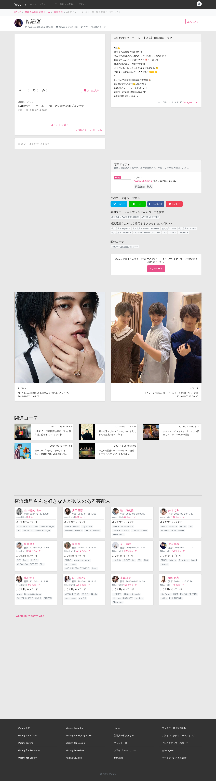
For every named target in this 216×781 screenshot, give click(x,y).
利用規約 (118, 758)
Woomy (20, 4)
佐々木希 (173, 544)
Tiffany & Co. (127, 526)
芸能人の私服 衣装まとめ (37, 12)
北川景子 (29, 577)
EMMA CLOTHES (152, 232)
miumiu (183, 526)
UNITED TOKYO (92, 530)
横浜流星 (58, 12)
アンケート (156, 268)
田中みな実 (79, 577)
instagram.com (190, 102)
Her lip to (139, 598)
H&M (175, 594)
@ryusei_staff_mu (68, 27)
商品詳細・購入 (143, 186)
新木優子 (29, 544)
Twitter (120, 204)
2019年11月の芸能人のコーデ (124, 246)
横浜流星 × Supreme (120, 228)
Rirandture (118, 602)
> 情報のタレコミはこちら (89, 130)
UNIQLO (117, 560)
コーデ (53, 4)
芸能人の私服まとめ (124, 735)
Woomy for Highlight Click (79, 735)
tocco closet (70, 564)
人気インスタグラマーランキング (178, 735)
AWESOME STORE (143, 181)
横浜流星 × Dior (169, 228)
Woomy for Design (75, 743)
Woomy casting (25, 743)
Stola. (94, 568)
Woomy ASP (24, 728)
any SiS (82, 598)
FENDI (68, 526)
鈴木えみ (173, 510)
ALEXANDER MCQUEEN (172, 530)
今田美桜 (125, 544)
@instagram (168, 750)
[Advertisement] (156, 133)
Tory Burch (184, 560)
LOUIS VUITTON (139, 530)
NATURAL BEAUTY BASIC (77, 568)
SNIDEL (34, 560)
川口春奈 (77, 510)
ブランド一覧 (120, 743)
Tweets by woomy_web (29, 615)
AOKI (146, 560)
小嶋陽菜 (125, 577)
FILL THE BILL (176, 598)
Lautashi (173, 526)
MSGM (76, 526)
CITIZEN (48, 598)
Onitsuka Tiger (47, 526)
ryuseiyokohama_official (40, 27)
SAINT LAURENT (25, 598)
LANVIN (173, 232)
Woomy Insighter (74, 728)
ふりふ (164, 598)
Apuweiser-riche (82, 560)
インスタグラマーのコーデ (175, 743)
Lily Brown (87, 526)
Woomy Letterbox (75, 750)
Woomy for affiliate (27, 735)
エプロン (138, 177)
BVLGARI (33, 526)
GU (133, 560)
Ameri (25, 560)
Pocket (175, 204)
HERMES (117, 594)
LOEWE (126, 560)
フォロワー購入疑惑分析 (174, 728)
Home (117, 728)
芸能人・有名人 (67, 4)
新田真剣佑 (127, 510)
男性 (85, 27)
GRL (140, 560)
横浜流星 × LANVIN (187, 228)
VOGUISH (183, 232)
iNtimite (172, 560)
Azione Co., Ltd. (74, 758)
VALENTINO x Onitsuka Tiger (36, 530)
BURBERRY (118, 534)
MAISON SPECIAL (188, 594)
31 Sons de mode (132, 594)
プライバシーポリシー (125, 750)
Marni (194, 560)
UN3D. (38, 598)
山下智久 (32, 510)
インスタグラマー (39, 4)
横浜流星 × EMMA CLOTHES (145, 228)
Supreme (137, 232)
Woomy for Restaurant (29, 750)
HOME (17, 12)
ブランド (82, 4)
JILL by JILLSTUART (123, 598)
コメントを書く (59, 124)
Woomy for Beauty (27, 758)
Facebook (157, 204)
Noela (94, 594)
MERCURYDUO (72, 594)
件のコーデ (33, 517)
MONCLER (22, 526)
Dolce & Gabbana (121, 530)
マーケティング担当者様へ (175, 758)
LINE (139, 204)
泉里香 (76, 544)
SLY (19, 560)
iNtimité (164, 564)
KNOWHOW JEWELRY (27, 564)
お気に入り (193, 21)
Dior (165, 232)
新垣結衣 (173, 577)
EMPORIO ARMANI (74, 530)
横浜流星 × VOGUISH (121, 232)
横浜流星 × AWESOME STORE (125, 217)
